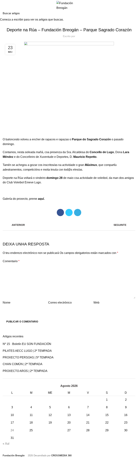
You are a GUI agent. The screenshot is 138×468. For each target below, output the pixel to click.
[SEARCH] (133, 13)
